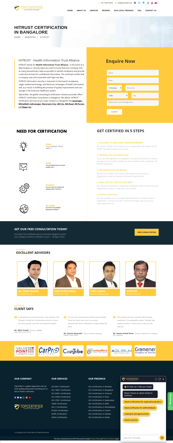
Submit (114, 112)
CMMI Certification (59, 403)
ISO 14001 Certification (61, 390)
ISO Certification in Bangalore (100, 390)
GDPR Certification (59, 414)
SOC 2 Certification (59, 407)
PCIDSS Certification (59, 410)
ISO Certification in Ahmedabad (101, 407)
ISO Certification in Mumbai (100, 386)
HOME (17, 37)
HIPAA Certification (59, 417)
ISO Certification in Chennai (100, 393)
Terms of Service (109, 439)
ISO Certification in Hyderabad (101, 400)
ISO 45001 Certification (61, 393)
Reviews (106, 10)
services (94, 10)
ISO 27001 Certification (61, 400)
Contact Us (150, 10)
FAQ (139, 10)
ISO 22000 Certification (61, 397)
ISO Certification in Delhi (98, 403)
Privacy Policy (95, 439)
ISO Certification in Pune (98, 397)
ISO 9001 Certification (60, 386)
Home (70, 10)
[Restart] (159, 379)
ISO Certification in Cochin (99, 410)
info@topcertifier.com (124, 3)
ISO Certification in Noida (99, 417)
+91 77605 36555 (107, 3)
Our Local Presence (123, 10)
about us (81, 10)
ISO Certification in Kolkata (99, 414)
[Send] (162, 437)
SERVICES (30, 37)
